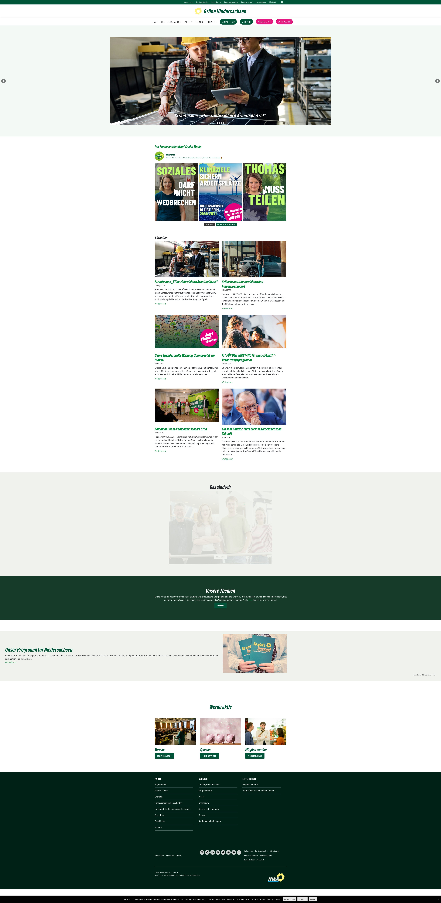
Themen (220, 605)
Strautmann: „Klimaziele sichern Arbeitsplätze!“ (220, 115)
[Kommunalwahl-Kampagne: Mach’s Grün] (187, 405)
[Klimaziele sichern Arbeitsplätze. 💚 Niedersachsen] (220, 192)
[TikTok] (223, 852)
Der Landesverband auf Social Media (178, 147)
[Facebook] (207, 852)
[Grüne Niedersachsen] (198, 11)
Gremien (159, 796)
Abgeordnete (161, 784)
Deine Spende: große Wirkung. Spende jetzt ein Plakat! (185, 357)
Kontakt (202, 815)
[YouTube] (212, 852)
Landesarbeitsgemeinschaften (168, 803)
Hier (251, 600)
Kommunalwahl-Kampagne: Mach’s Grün (181, 429)
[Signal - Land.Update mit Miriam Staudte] (233, 852)
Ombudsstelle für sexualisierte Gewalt (172, 809)
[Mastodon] (218, 852)
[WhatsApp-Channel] (239, 852)
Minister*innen (161, 790)
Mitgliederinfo (205, 790)
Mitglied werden (250, 784)
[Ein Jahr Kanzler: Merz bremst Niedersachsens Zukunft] (254, 410)
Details (312, 899)
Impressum (204, 803)
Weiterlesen (164, 303)
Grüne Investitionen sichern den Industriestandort (242, 284)
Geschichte (160, 821)
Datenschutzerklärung (209, 809)
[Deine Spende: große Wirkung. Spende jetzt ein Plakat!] (187, 331)
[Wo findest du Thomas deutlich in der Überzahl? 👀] (264, 192)
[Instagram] (202, 852)
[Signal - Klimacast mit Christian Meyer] (228, 852)
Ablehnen (302, 899)
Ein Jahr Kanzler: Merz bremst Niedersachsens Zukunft (251, 431)
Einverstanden (289, 899)
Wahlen (158, 827)
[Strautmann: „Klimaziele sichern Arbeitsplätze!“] (187, 262)
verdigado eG (194, 875)
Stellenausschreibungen (210, 821)
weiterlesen (10, 662)
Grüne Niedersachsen (225, 11)
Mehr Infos (220, 557)
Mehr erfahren (164, 756)
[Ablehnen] (438, 899)
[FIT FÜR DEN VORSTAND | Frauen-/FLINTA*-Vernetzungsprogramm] (254, 331)
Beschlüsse (160, 815)
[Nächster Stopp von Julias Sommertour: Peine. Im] (176, 192)
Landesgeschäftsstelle (209, 784)
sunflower (172, 875)
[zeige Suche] (282, 2)
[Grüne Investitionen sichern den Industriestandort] (254, 262)
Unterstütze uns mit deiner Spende (258, 790)
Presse (202, 796)
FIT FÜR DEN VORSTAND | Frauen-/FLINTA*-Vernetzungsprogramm (249, 357)
